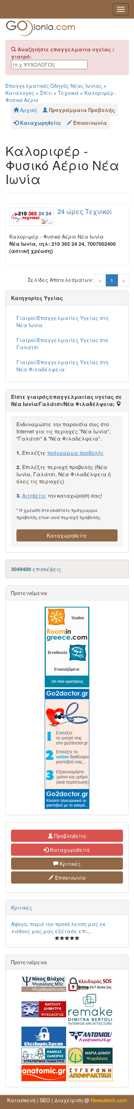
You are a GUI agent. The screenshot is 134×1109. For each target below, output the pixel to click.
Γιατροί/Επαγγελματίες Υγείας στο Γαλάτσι (62, 343)
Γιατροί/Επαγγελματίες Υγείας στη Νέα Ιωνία (62, 321)
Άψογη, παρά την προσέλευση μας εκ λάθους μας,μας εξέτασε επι (58, 927)
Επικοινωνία (70, 877)
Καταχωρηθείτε (67, 535)
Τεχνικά (68, 92)
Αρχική (28, 109)
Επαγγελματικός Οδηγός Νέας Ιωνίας (53, 85)
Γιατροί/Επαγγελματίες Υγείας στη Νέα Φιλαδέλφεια (62, 365)
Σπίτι (46, 92)
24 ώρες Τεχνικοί (85, 211)
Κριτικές (69, 863)
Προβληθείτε (69, 835)
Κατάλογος (19, 92)
